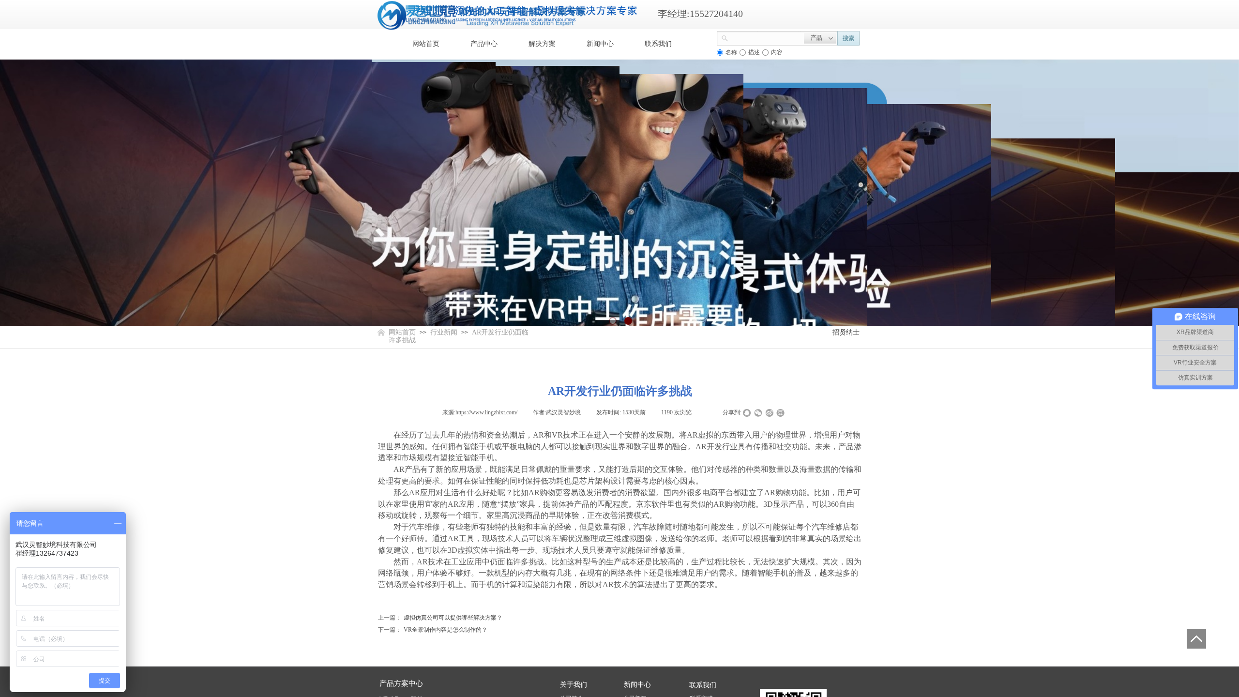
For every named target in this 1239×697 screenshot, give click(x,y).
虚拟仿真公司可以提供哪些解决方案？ (440, 617)
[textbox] (766, 37)
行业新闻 (443, 332)
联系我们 (658, 43)
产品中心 (484, 43)
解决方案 (542, 43)
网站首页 (425, 43)
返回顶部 (1196, 639)
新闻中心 (600, 43)
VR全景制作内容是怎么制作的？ (432, 629)
